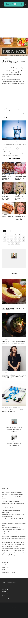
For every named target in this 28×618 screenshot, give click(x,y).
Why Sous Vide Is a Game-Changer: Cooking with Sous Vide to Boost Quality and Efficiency (14, 342)
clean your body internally (13, 110)
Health (10, 372)
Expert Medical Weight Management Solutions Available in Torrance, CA (14, 410)
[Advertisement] (14, 23)
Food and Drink (5, 58)
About (3, 569)
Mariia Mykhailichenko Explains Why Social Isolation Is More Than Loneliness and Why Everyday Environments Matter (13, 544)
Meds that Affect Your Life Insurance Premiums (14, 443)
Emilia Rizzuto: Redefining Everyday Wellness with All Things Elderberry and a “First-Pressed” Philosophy (14, 376)
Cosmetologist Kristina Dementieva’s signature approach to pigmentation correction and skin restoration (14, 538)
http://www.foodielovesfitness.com (12, 141)
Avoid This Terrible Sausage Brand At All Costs (7, 216)
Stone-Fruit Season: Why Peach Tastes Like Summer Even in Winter (13, 309)
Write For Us (5, 562)
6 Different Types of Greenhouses (10, 501)
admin (14, 262)
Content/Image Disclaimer (8, 572)
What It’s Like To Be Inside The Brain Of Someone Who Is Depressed (14, 428)
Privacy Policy (5, 567)
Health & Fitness (16, 407)
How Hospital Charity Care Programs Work (13, 503)
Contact (4, 565)
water (23, 144)
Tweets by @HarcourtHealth (9, 582)
